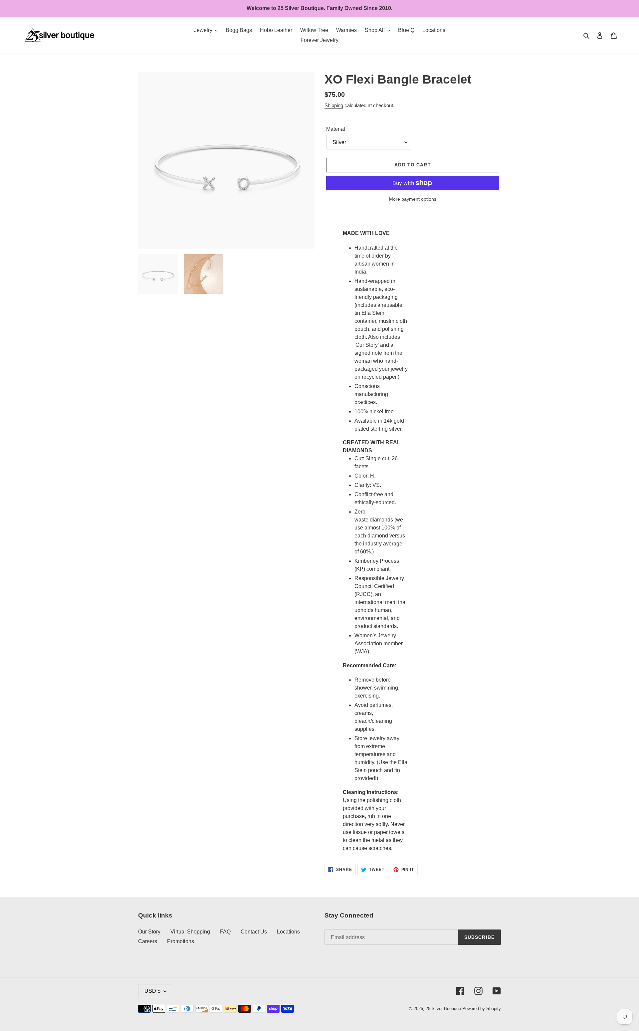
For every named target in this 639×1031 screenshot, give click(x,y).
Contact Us (254, 931)
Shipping (333, 105)
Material (335, 129)
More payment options (412, 199)
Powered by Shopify (481, 1008)
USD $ (152, 991)
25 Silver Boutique (443, 1008)
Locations (288, 931)
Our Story (149, 931)
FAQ (225, 931)
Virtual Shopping (190, 931)
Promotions (180, 941)
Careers (147, 941)
